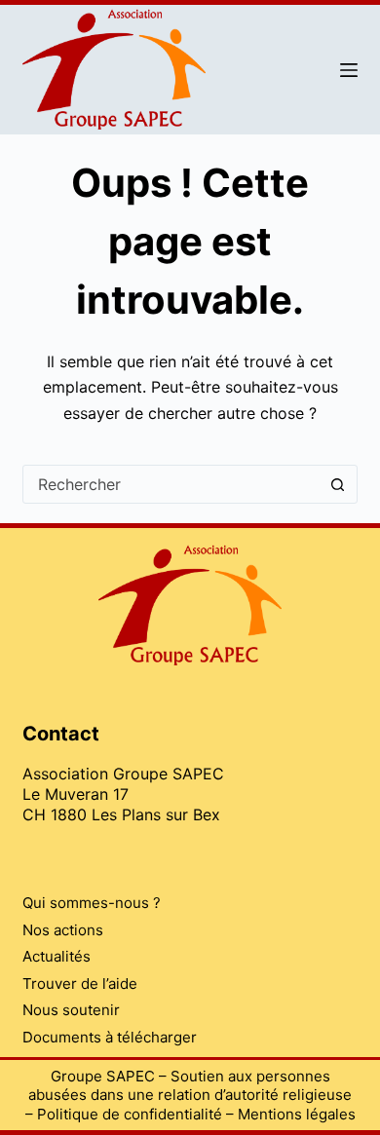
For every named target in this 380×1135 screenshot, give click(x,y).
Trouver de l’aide (79, 983)
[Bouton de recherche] (338, 484)
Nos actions (62, 930)
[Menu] (349, 70)
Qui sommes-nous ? (91, 902)
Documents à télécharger (109, 1037)
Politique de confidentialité (129, 1114)
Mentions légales (297, 1114)
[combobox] (171, 484)
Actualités (56, 956)
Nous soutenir (71, 1010)
